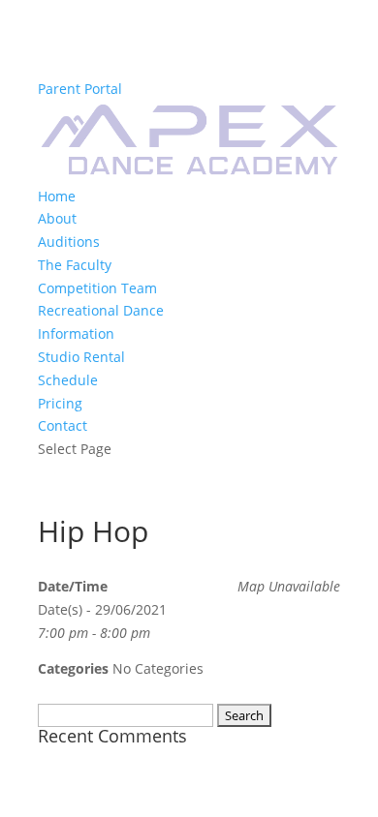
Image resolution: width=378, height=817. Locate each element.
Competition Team (97, 288)
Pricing (60, 403)
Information (76, 333)
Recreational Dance (101, 310)
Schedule (68, 380)
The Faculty (74, 265)
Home (57, 196)
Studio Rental (81, 357)
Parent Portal (80, 88)
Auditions (69, 241)
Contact (62, 425)
